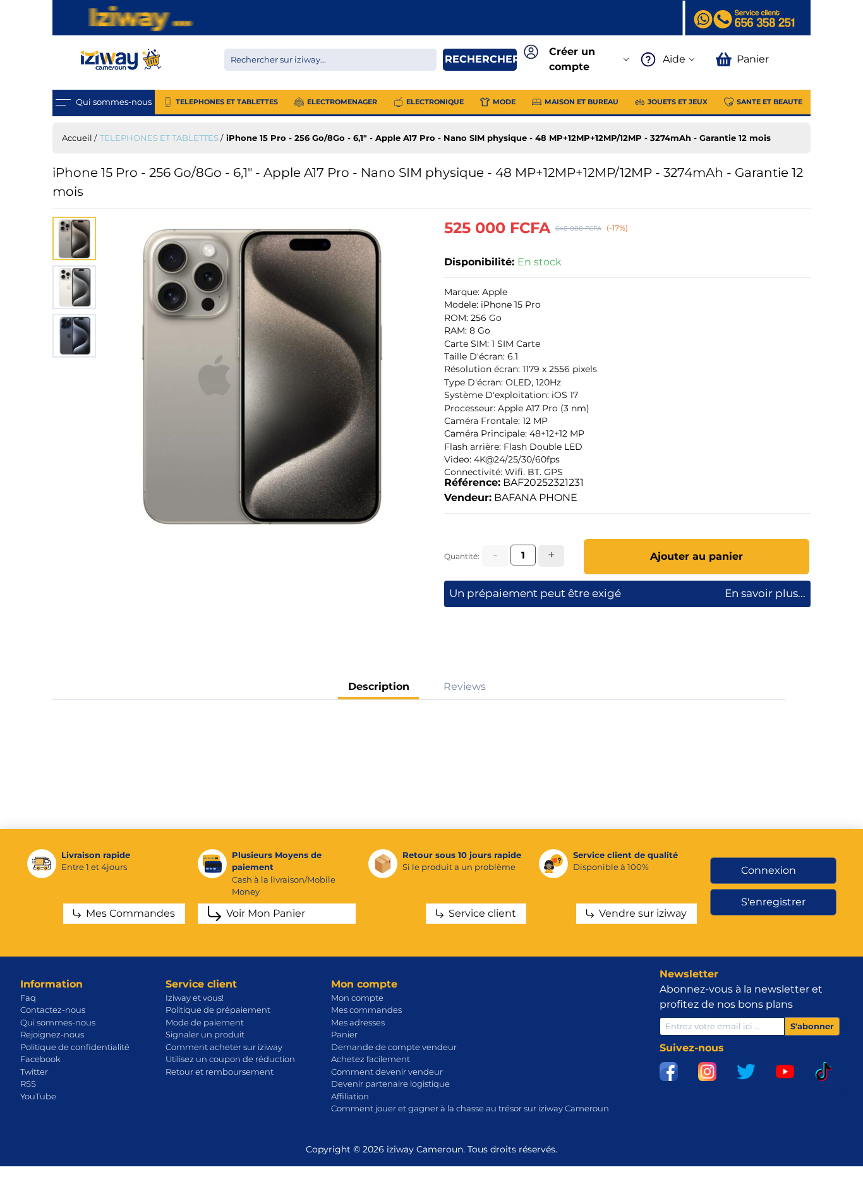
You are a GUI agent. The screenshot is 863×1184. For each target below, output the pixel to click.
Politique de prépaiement (218, 1010)
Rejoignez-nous (52, 1034)
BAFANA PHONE (535, 498)
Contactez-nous (52, 1010)
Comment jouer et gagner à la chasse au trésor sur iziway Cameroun (470, 1108)
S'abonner (812, 1026)
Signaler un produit (205, 1034)
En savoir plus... (765, 593)
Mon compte (357, 998)
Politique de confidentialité (75, 1047)
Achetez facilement (370, 1059)
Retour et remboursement (220, 1071)
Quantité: (462, 556)
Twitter (34, 1071)
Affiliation (350, 1096)
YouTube (38, 1096)
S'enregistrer (773, 902)
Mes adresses (358, 1022)
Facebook (40, 1059)
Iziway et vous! (195, 998)
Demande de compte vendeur (394, 1047)
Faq (28, 998)
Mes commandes (366, 1010)
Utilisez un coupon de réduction (230, 1059)
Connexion (768, 870)
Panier (344, 1034)
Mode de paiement (205, 1022)
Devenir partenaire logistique (390, 1083)
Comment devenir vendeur (387, 1071)
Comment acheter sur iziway (224, 1047)
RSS (28, 1083)
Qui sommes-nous (57, 1022)
